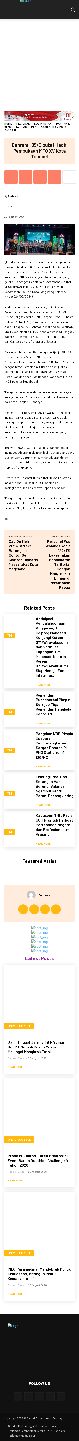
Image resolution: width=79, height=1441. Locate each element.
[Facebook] (11, 177)
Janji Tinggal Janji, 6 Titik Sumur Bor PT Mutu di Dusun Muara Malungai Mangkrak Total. (36, 1047)
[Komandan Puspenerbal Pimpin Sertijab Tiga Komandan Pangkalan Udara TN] (18, 705)
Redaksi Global (16, 1058)
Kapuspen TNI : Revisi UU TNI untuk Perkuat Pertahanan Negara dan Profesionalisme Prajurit (54, 824)
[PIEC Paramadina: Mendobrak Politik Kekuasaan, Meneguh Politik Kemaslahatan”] (39, 1227)
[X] (25, 177)
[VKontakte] (61, 1396)
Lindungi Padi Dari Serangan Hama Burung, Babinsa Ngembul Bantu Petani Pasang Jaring (55, 786)
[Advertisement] (39, 60)
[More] (69, 177)
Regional (23, 123)
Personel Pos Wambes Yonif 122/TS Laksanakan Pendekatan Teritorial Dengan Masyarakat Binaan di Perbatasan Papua (57, 564)
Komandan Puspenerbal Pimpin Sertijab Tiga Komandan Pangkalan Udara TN (55, 704)
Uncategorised (19, 1026)
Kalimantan (43, 123)
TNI (9, 635)
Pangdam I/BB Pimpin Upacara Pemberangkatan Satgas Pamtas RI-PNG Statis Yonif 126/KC (54, 745)
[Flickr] (39, 1396)
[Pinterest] (40, 177)
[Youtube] (56, 909)
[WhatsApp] (54, 177)
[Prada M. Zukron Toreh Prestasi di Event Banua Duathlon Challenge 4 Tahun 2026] (39, 1113)
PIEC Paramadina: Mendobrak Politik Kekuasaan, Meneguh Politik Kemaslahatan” (39, 1274)
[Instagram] (34, 909)
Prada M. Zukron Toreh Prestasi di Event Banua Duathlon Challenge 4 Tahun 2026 (38, 1160)
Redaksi (13, 196)
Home (8, 123)
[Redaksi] (32, 895)
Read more (43, 684)
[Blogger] (18, 1396)
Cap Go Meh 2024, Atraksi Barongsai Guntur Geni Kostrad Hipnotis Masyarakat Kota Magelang (23, 555)
